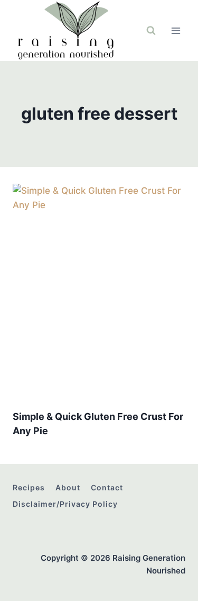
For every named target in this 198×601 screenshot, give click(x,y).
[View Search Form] (151, 30)
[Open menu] (175, 30)
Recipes (29, 487)
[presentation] (99, 292)
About (67, 487)
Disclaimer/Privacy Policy (65, 503)
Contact (107, 487)
